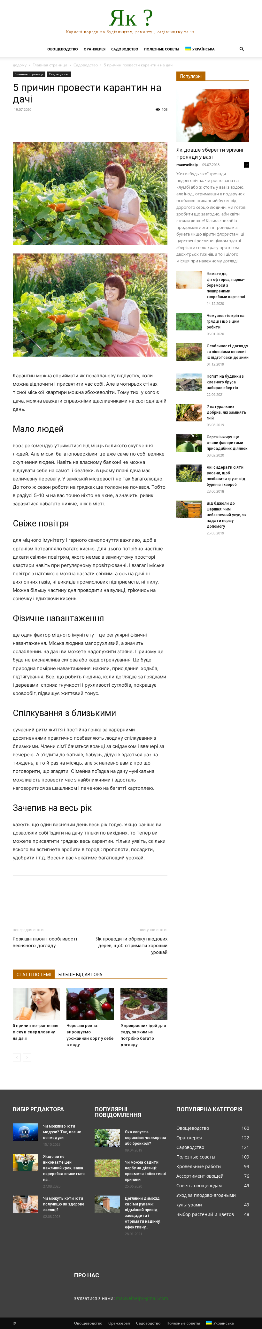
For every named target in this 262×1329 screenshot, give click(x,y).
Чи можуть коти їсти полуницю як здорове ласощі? (63, 1204)
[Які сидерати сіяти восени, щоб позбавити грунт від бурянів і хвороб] (189, 473)
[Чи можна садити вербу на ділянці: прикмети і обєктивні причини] (107, 1168)
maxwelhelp (187, 164)
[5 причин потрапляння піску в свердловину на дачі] (36, 1004)
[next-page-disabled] (27, 1057)
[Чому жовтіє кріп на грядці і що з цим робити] (189, 321)
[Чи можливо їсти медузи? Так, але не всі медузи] (25, 1132)
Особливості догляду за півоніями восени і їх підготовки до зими (228, 352)
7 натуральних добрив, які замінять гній (226, 412)
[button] (241, 49)
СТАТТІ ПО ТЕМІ (34, 974)
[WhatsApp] (63, 123)
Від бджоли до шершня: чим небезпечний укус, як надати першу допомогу (227, 515)
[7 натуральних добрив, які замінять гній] (189, 412)
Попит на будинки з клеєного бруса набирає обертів (225, 382)
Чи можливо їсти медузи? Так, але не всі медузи (62, 1132)
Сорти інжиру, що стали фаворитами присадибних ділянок (227, 443)
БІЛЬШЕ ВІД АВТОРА (80, 974)
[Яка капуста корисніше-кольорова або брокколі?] (107, 1138)
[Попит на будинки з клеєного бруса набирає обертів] (189, 382)
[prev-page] (17, 1057)
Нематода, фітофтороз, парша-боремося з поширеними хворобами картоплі (226, 285)
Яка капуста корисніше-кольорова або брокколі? (145, 1138)
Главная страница (50, 65)
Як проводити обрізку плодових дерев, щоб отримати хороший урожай (131, 945)
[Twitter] (33, 123)
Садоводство (124, 49)
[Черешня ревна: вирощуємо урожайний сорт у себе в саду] (89, 1004)
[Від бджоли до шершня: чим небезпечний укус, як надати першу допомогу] (189, 509)
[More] (78, 123)
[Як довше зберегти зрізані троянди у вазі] (212, 115)
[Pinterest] (48, 123)
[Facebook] (19, 123)
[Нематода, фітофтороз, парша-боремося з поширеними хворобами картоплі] (189, 280)
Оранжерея (94, 49)
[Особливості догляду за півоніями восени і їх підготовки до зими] (189, 352)
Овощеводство (62, 49)
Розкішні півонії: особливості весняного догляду (45, 942)
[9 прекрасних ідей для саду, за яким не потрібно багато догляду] (143, 1004)
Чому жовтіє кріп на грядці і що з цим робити (225, 321)
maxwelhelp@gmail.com (142, 1298)
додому (20, 65)
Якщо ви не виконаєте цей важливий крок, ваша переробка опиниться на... (64, 1168)
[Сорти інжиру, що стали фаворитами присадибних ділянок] (189, 443)
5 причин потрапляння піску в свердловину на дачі (35, 1032)
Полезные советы (161, 49)
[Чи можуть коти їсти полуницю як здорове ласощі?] (25, 1204)
